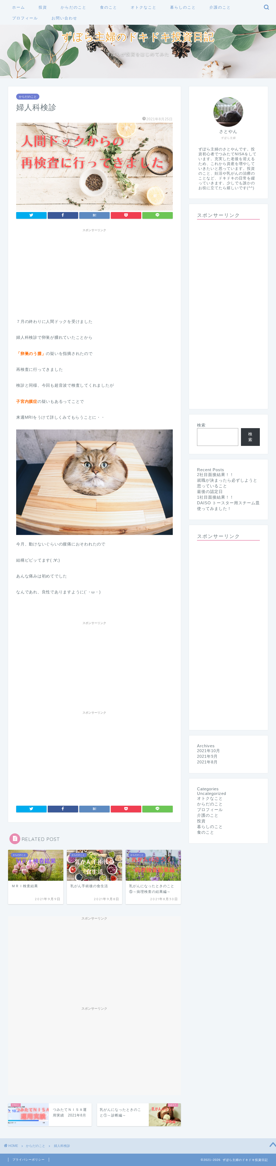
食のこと (108, 7)
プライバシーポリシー (28, 1159)
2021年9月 (207, 756)
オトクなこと (144, 7)
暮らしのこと (183, 7)
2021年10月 (208, 750)
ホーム (18, 7)
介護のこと (220, 7)
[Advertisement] (94, 272)
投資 (43, 7)
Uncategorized (211, 793)
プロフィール (25, 18)
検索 (201, 425)
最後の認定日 (210, 491)
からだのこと (74, 7)
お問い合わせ (64, 18)
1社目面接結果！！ (215, 497)
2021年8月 (207, 762)
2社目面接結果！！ (215, 474)
